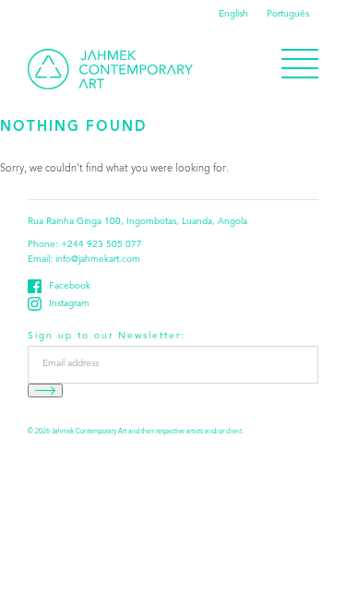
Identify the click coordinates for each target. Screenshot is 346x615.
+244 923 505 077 (101, 245)
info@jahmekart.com (97, 260)
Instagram (69, 304)
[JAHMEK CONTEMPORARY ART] (110, 69)
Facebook (69, 286)
